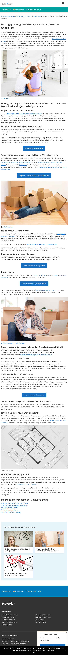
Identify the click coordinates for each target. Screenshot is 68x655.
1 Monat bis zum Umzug (33, 16)
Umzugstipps (11, 16)
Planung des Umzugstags (9, 510)
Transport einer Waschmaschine (48, 167)
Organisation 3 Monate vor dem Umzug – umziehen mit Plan (16, 574)
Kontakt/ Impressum (8, 639)
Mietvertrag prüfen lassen (34, 148)
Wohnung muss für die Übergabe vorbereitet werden (24, 114)
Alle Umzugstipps (21, 16)
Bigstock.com (8, 227)
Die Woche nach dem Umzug (11, 512)
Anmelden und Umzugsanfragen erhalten (14, 643)
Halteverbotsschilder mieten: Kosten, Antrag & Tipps (18, 550)
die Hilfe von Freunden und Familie (47, 290)
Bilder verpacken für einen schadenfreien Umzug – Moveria (47, 550)
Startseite (4, 16)
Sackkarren (23, 165)
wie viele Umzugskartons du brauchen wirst (16, 162)
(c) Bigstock (5, 98)
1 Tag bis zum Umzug (8, 619)
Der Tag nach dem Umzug (9, 622)
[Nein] (66, 650)
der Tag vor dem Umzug (9, 508)
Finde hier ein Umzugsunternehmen (34, 284)
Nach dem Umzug (40, 622)
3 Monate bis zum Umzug (9, 615)
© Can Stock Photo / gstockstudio (13, 343)
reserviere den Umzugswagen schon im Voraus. (36, 355)
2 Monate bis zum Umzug (42, 615)
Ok (34, 652)
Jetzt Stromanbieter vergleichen (34, 266)
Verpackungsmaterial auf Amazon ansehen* (34, 176)
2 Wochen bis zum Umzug (43, 617)
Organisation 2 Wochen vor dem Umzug (14, 505)
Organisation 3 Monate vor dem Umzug (14, 503)
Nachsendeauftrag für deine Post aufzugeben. (42, 244)
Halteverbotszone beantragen (34, 395)
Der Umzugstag (39, 619)
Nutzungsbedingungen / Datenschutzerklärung (15, 641)
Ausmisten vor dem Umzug (26, 484)
